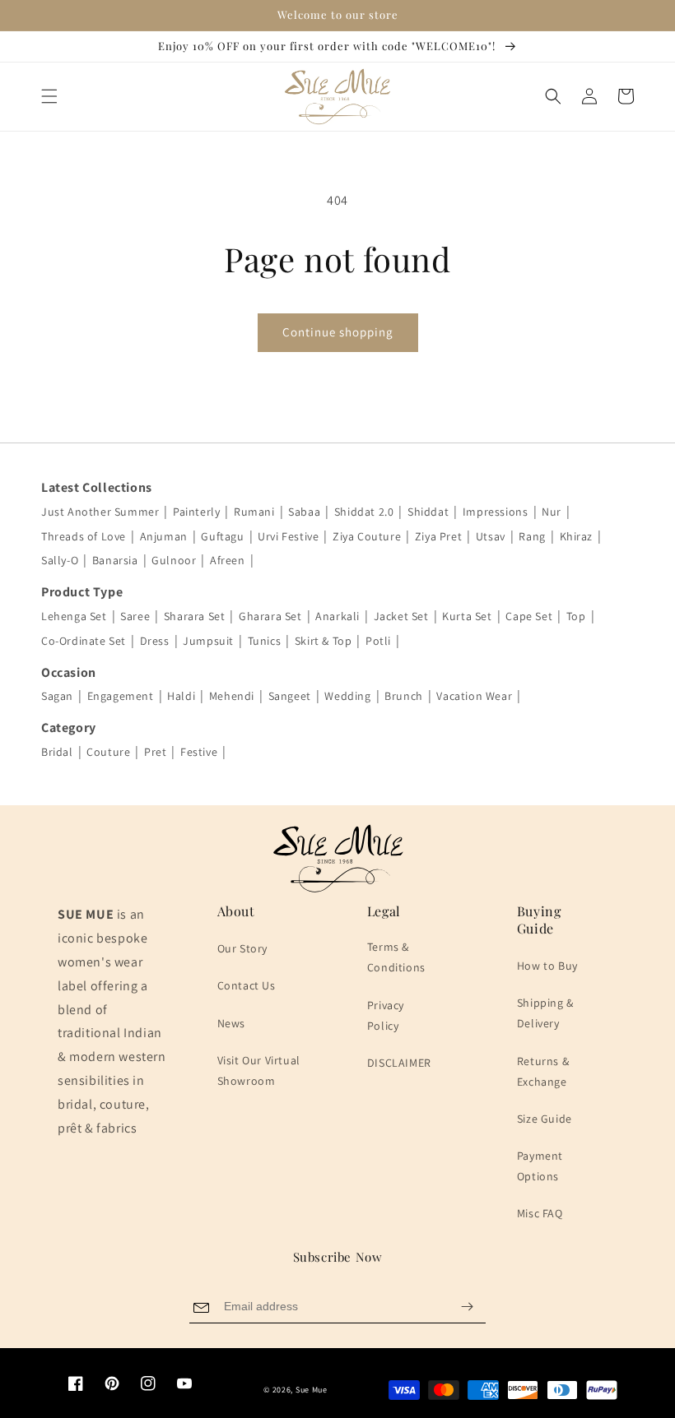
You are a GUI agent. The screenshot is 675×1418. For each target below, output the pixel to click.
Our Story (242, 948)
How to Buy (547, 965)
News (231, 1023)
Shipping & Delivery (545, 1013)
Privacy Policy (385, 1015)
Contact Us (246, 985)
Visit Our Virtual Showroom (258, 1070)
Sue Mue (312, 1389)
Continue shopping (337, 332)
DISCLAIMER (399, 1062)
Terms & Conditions (396, 957)
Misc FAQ (540, 1213)
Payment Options (540, 1166)
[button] (49, 96)
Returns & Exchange (543, 1071)
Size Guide (544, 1118)
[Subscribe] (467, 1306)
